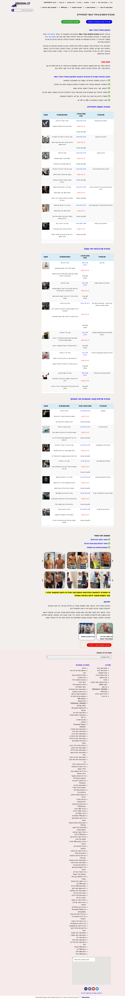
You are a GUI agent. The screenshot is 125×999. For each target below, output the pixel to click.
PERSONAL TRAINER (99, 689)
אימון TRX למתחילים (79, 816)
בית (111, 2)
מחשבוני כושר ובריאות (49, 7)
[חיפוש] (12, 10)
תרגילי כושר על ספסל (78, 900)
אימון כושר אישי (102, 670)
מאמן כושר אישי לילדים (78, 750)
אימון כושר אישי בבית (79, 731)
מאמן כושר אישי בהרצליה (77, 738)
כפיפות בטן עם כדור (79, 865)
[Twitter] (97, 988)
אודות (93, 2)
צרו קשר (104, 687)
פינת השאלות (102, 673)
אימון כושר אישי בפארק (78, 729)
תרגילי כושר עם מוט (79, 832)
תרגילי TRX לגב (80, 813)
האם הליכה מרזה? (79, 893)
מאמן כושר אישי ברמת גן (78, 736)
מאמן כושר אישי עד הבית (78, 757)
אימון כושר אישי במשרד (78, 935)
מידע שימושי (71, 2)
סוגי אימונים (82, 677)
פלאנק (83, 722)
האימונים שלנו (90, 7)
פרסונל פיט (51, 34)
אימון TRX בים (81, 884)
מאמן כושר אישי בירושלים (77, 860)
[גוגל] (85, 988)
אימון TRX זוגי (81, 949)
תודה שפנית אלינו (101, 675)
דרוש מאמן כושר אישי (79, 888)
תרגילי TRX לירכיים (79, 811)
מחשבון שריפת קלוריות (78, 696)
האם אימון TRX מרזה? (78, 886)
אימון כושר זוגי (81, 937)
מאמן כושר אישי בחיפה (78, 862)
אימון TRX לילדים (80, 834)
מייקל (84, 668)
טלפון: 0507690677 (50, 2)
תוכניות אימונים (77, 7)
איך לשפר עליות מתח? (78, 881)
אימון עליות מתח (80, 853)
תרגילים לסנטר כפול (79, 764)
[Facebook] (89, 988)
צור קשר (61, 2)
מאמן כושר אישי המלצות (78, 891)
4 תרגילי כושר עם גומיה (78, 914)
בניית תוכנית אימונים (88, 636)
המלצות (86, 2)
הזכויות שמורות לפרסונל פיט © (91, 993)
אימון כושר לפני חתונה (78, 933)
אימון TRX (64, 7)
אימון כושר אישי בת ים (79, 734)
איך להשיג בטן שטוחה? (78, 923)
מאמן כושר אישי (102, 2)
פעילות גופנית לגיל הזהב (77, 745)
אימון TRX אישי (81, 951)
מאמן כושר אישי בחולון (78, 748)
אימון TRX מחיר (80, 954)
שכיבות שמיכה (81, 720)
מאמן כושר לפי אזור (106, 7)
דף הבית (104, 696)
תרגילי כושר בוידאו (101, 694)
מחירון (79, 2)
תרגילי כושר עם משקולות (77, 926)
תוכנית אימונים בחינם (79, 675)
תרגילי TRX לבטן (80, 809)
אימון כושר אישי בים (79, 713)
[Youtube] (93, 988)
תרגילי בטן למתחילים (79, 907)
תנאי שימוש (103, 677)
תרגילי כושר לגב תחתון (78, 851)
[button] (42, 561)
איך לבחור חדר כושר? (78, 921)
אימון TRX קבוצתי (80, 947)
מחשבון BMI (82, 698)
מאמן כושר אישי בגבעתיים (77, 689)
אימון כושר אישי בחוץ (79, 940)
